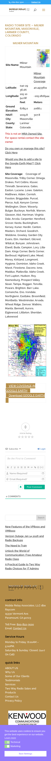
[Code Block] (31, 467)
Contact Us (35, 2)
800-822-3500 (25, 624)
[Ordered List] (21, 467)
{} (38, 467)
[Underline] (14, 467)
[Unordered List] (24, 467)
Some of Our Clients (17, 676)
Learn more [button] (10, 738)
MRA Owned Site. (32, 133)
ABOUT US (11, 668)
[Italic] (11, 467)
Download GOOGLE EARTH (27, 395)
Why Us (10, 672)
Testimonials (12, 680)
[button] (7, 742)
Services (10, 684)
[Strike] (18, 467)
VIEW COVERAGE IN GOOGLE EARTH (20, 388)
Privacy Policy (13, 700)
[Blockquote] (28, 467)
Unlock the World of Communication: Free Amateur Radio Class (23, 555)
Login (42, 449)
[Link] (35, 467)
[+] (41, 467)
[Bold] (7, 467)
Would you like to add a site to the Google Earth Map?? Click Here (23, 163)
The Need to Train (16, 545)
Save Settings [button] (25, 754)
